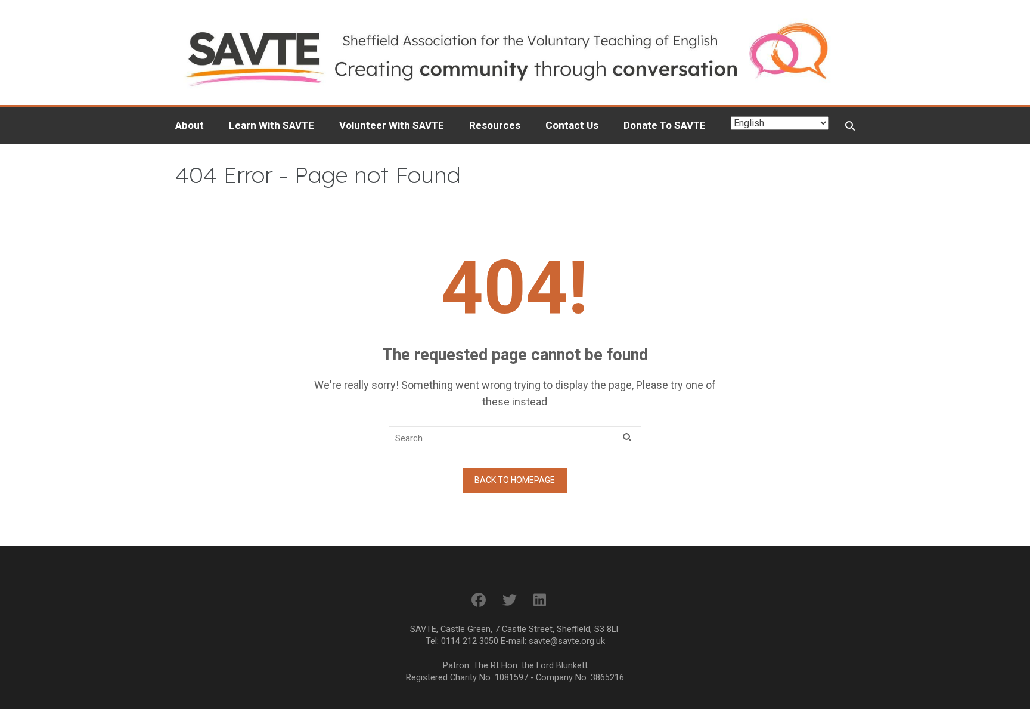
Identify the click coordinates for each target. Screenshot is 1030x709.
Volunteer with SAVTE (391, 125)
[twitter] (509, 600)
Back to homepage (514, 480)
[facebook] (478, 600)
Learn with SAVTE (271, 125)
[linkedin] (539, 600)
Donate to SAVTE (664, 125)
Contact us (571, 125)
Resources (494, 125)
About (189, 125)
